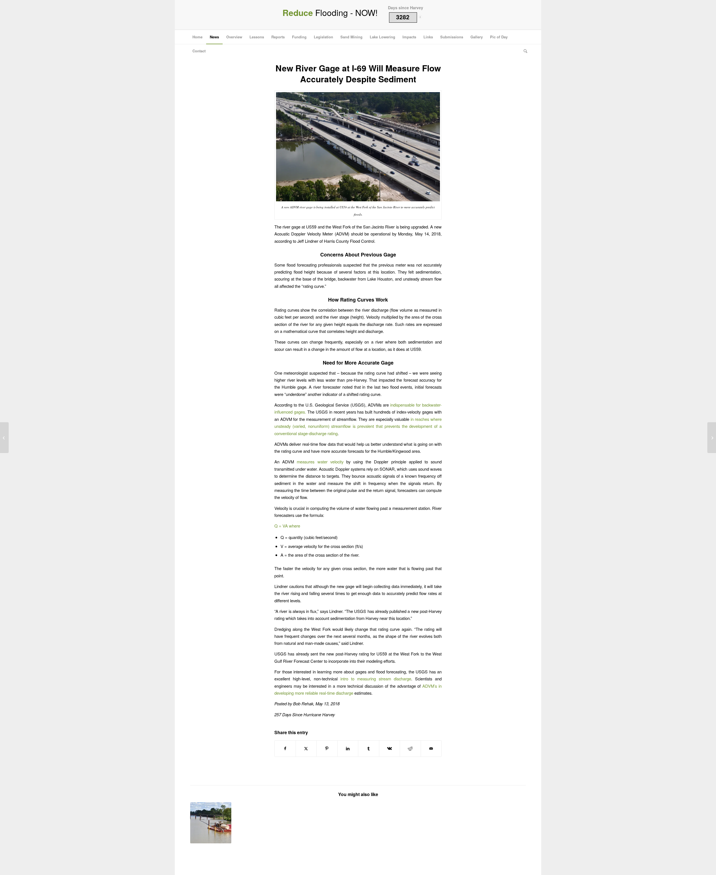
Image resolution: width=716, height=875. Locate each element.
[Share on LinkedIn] (348, 748)
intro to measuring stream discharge (375, 679)
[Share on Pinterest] (327, 748)
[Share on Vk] (389, 748)
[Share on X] (306, 748)
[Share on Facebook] (285, 748)
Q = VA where (287, 526)
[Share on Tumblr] (368, 748)
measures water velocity (320, 462)
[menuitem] (197, 37)
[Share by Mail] (431, 748)
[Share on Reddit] (410, 748)
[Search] (523, 51)
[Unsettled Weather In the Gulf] (4, 437)
